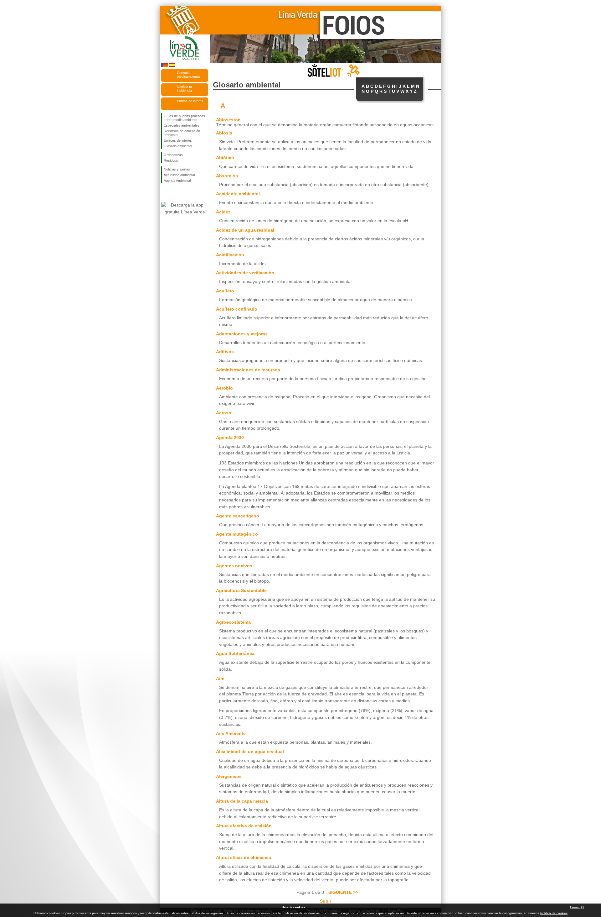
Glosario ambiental (178, 146)
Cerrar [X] (577, 907)
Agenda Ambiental (177, 180)
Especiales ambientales (181, 125)
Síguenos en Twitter (175, 193)
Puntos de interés (190, 101)
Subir (325, 901)
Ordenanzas (173, 155)
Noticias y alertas (177, 169)
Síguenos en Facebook (165, 193)
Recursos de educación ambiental (182, 133)
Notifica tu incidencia (184, 88)
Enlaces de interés (178, 140)
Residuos (171, 160)
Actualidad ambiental (179, 175)
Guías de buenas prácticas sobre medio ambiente (184, 118)
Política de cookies (554, 913)
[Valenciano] (164, 66)
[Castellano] (172, 66)
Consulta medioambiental (188, 74)
